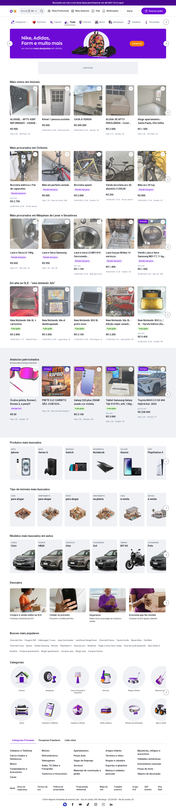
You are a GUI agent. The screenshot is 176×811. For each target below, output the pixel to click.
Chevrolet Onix (16, 640)
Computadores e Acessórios (18, 770)
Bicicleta (13, 651)
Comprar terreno (95, 651)
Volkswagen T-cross (46, 640)
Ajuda (12, 788)
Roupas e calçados (115, 760)
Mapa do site (104, 788)
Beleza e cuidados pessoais (115, 772)
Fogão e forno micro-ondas (110, 646)
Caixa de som (79, 646)
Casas (13, 777)
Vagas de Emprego (83, 760)
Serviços (78, 765)
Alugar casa (81, 651)
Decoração (154, 22)
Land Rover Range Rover (86, 640)
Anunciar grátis (156, 11)
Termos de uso (42, 788)
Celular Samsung (41, 646)
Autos (102, 22)
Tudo (72, 22)
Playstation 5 (66, 646)
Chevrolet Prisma (106, 640)
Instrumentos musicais (149, 764)
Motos (13, 764)
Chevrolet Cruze (17, 646)
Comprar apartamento (29, 651)
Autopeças (118, 22)
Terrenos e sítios (114, 755)
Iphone (29, 646)
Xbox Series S (154, 646)
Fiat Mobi (148, 640)
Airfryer (54, 646)
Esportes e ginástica (116, 765)
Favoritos (41, 22)
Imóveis (87, 22)
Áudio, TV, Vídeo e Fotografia (51, 767)
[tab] (23, 740)
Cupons (57, 22)
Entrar (130, 11)
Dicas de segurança (22, 788)
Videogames (48, 760)
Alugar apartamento (50, 651)
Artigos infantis (114, 750)
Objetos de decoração (149, 774)
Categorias (20, 22)
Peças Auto (80, 755)
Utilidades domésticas (149, 759)
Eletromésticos (50, 755)
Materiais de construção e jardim (87, 772)
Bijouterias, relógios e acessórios (149, 752)
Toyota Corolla (122, 640)
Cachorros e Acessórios (54, 774)
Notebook (92, 646)
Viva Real (160, 788)
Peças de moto (145, 769)
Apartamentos (81, 750)
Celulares (136, 22)
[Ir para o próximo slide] (167, 112)
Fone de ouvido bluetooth (135, 646)
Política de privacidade (58, 788)
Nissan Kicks (136, 640)
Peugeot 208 (30, 640)
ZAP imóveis (148, 788)
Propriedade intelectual (82, 788)
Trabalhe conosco (118, 788)
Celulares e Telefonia (21, 750)
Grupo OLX (135, 788)
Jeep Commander (65, 640)
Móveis (46, 750)
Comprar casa (67, 651)
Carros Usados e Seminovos (18, 757)
